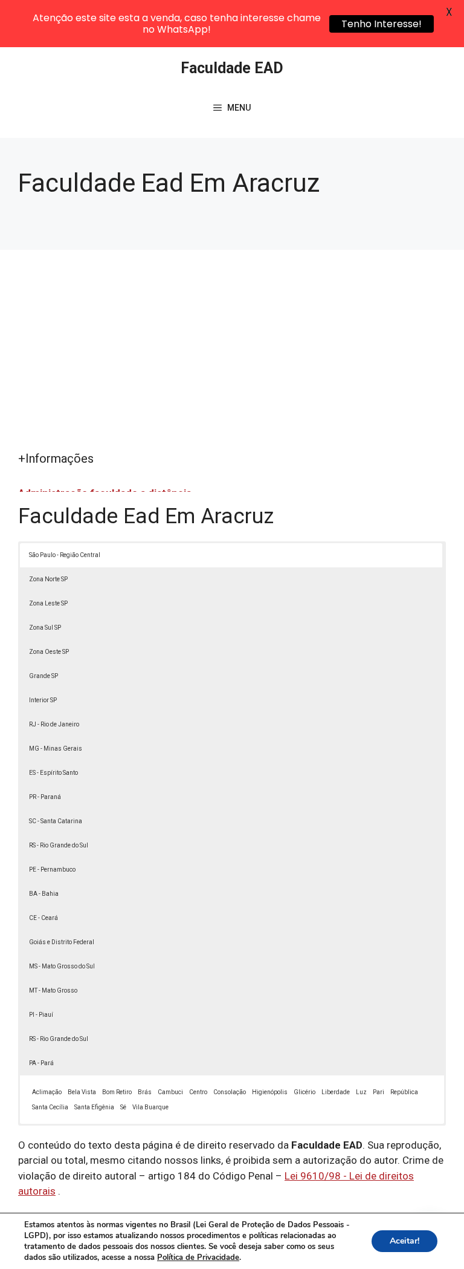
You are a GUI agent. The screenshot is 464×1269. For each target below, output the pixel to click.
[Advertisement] (232, 358)
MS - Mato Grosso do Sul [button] (62, 966)
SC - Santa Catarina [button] (55, 821)
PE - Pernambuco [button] (52, 869)
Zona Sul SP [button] (45, 627)
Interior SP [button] (43, 700)
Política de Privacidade (198, 1257)
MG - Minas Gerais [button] (55, 748)
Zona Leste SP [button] (48, 603)
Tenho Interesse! (381, 24)
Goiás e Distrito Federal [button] (61, 942)
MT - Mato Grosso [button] (53, 990)
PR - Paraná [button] (45, 797)
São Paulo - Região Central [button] (64, 555)
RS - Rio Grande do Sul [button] (58, 845)
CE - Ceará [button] (43, 918)
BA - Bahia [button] (44, 893)
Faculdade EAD (232, 68)
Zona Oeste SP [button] (49, 651)
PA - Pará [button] (41, 1063)
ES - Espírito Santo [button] (53, 772)
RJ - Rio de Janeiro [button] (54, 724)
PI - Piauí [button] (41, 1014)
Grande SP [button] (43, 676)
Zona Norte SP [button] (48, 579)
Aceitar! (404, 1241)
